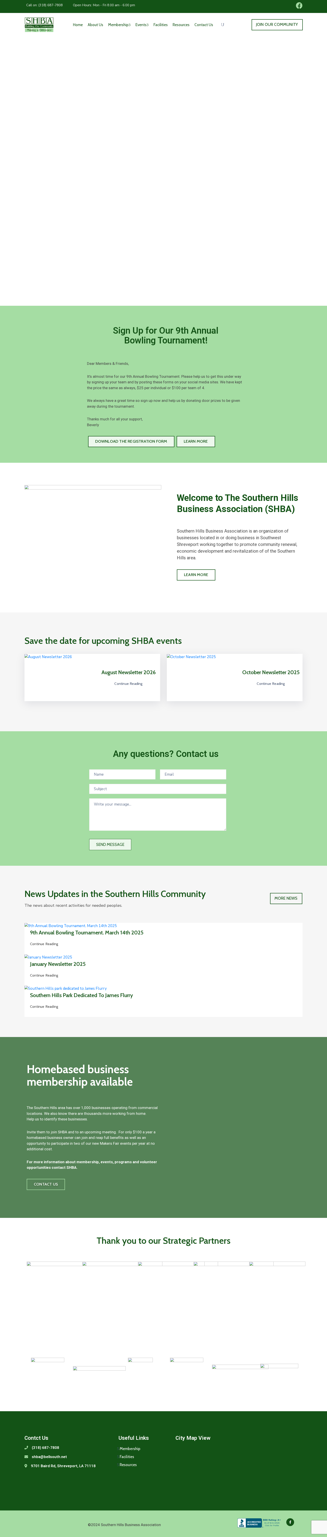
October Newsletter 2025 (271, 672)
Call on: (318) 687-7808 (44, 5)
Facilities (160, 25)
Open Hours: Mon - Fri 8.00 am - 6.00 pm (104, 5)
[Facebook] (290, 1522)
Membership (118, 25)
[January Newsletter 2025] (48, 957)
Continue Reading (128, 684)
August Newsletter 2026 (128, 672)
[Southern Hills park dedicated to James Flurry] (65, 988)
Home (78, 25)
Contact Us (203, 25)
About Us (95, 25)
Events (141, 25)
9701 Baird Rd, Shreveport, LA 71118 (63, 1466)
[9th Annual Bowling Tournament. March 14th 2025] (70, 925)
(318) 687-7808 (45, 1447)
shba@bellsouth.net (49, 1456)
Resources (181, 25)
